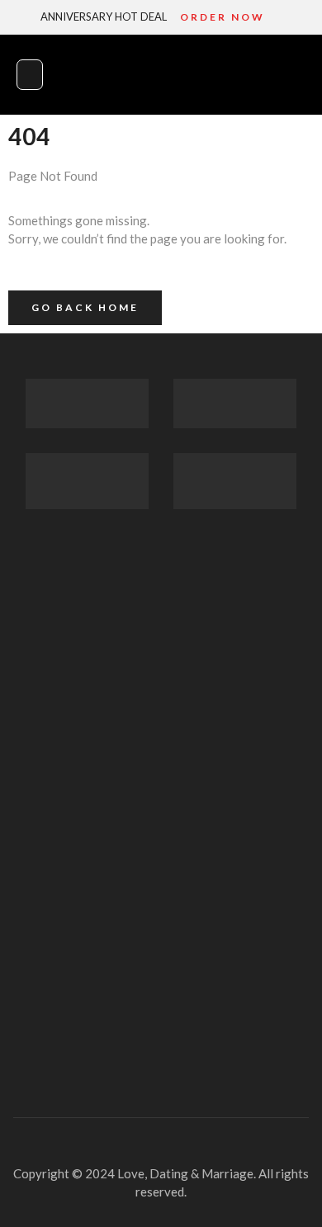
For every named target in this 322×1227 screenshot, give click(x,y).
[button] (30, 74)
